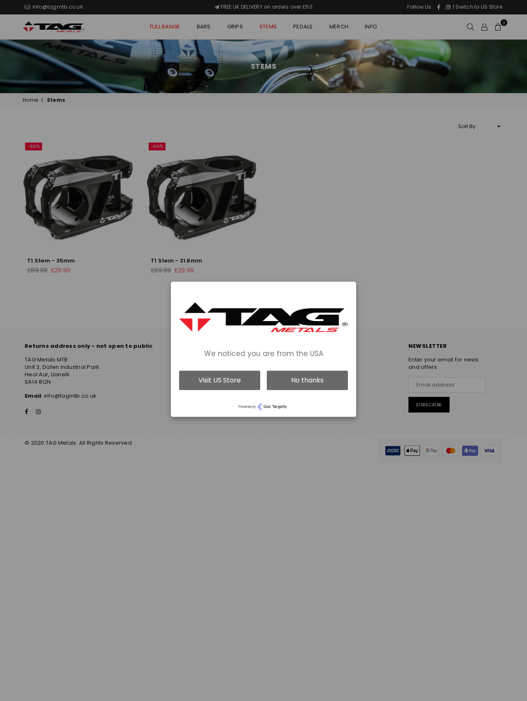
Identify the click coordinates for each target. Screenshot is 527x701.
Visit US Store (219, 380)
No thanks (307, 380)
